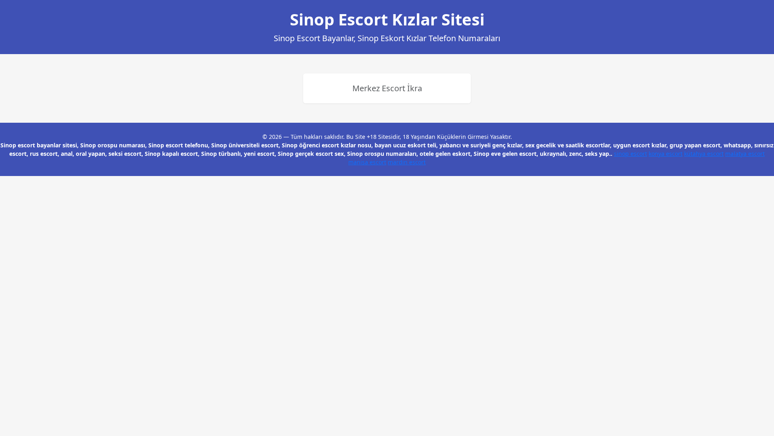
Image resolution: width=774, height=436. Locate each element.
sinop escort (630, 153)
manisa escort (367, 162)
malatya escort (745, 153)
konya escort (665, 153)
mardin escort (407, 162)
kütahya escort (704, 153)
